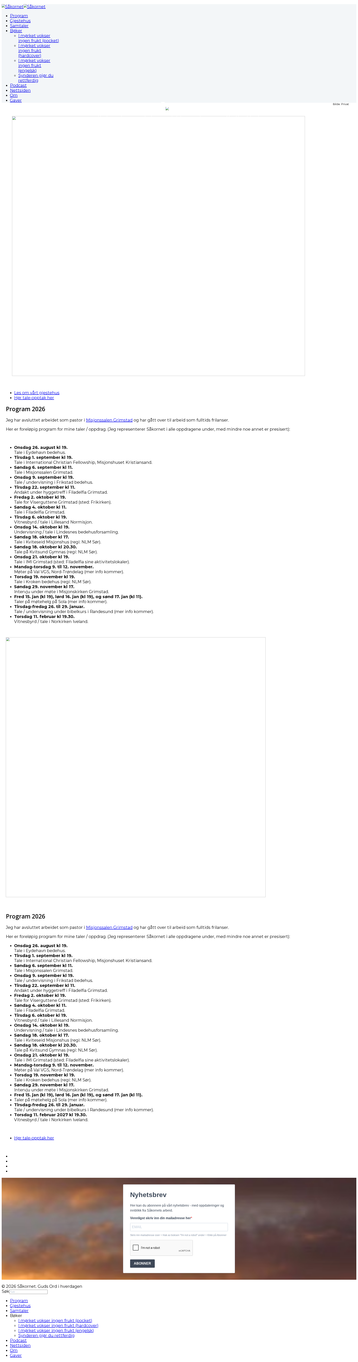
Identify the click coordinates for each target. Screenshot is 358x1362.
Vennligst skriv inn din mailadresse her (160, 1218)
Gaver (16, 100)
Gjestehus (20, 20)
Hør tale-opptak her (34, 397)
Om (14, 95)
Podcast (18, 85)
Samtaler (19, 25)
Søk (5, 1291)
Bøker (16, 30)
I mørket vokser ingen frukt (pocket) (38, 38)
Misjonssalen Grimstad (109, 420)
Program (19, 15)
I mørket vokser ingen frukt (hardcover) (34, 50)
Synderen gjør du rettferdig (35, 78)
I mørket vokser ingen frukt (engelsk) (34, 65)
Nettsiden (20, 90)
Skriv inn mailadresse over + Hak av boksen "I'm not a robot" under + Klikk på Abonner (178, 1235)
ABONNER (142, 1263)
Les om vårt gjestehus (36, 392)
